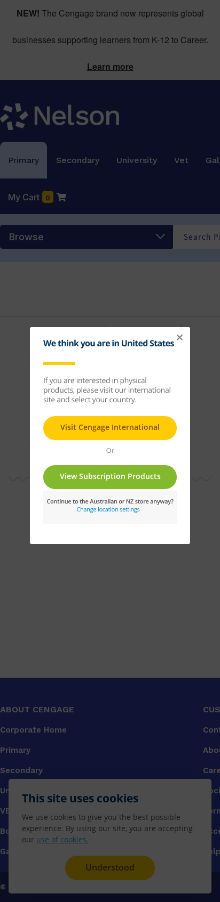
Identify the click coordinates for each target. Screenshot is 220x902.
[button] (179, 337)
